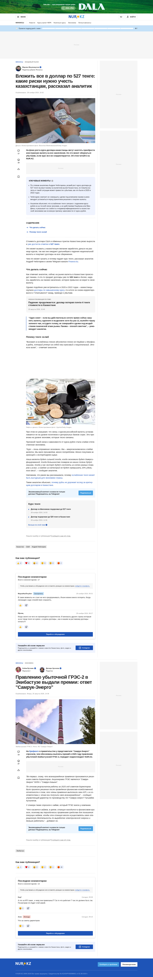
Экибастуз (20, 851)
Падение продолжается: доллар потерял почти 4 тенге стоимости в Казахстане (59, 303)
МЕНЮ (23, 17)
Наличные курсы (60, 23)
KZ (121, 17)
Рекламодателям (129, 964)
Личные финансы (84, 23)
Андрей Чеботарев (39, 547)
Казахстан (20, 547)
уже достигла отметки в (43, 244)
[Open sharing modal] (19, 169)
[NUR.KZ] (76, 17)
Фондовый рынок (32, 62)
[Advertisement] (76, 44)
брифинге (34, 751)
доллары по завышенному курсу (49, 290)
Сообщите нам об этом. (61, 536)
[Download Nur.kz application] (76, 6)
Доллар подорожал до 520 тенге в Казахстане (50, 517)
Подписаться (85, 493)
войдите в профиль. (82, 586)
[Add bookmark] (18, 177)
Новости (32, 23)
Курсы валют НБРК (44, 23)
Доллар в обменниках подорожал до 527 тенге (51, 509)
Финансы (20, 23)
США (28, 547)
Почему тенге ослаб (38, 232)
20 (61, 867)
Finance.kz (73, 261)
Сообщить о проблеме (108, 964)
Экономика (72, 23)
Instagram (86, 648)
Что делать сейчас (37, 227)
